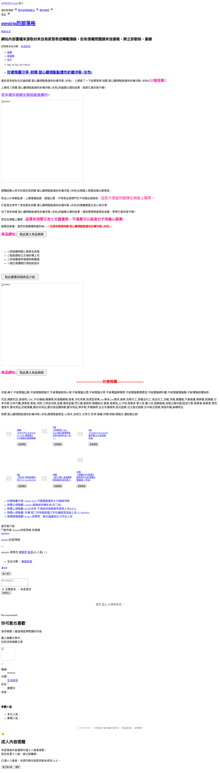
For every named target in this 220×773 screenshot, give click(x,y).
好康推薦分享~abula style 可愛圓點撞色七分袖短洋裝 (38, 500)
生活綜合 (26, 46)
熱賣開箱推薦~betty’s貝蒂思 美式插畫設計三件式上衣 (39, 516)
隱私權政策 (127, 728)
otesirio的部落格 (18, 23)
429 (18, 475)
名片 (9, 59)
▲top (4, 567)
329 (90, 430)
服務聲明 (138, 728)
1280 (55, 475)
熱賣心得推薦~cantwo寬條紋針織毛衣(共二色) (34, 504)
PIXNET (87, 728)
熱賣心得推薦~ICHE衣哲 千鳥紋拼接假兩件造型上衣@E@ (41, 508)
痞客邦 (23, 552)
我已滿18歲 (7, 767)
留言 (30, 552)
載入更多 (6, 574)
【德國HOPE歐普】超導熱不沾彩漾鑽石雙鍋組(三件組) (85, 477)
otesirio (5, 533)
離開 (17, 767)
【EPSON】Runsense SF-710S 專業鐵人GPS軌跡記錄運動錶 (26, 435)
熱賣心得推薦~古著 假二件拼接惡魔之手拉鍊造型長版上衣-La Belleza (48, 512)
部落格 (10, 56)
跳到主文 (6, 31)
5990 (19, 430)
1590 (78, 472)
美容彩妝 (26, 561)
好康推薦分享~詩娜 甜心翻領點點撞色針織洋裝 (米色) (49, 72)
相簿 (9, 52)
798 (54, 427)
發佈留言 (6, 593)
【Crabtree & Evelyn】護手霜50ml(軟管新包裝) (98, 435)
